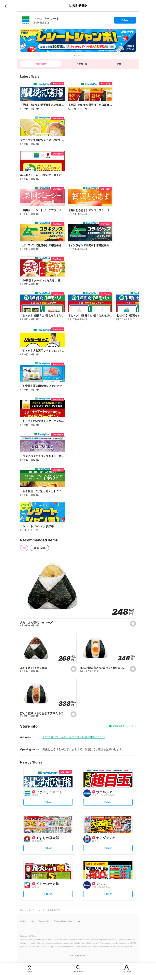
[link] (25, 20)
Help (32, 921)
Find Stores (78, 971)
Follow (125, 21)
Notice (23, 921)
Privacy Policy (44, 921)
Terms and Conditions (63, 921)
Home (29, 971)
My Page (126, 971)
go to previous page (6, 5)
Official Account (123, 726)
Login (79, 921)
